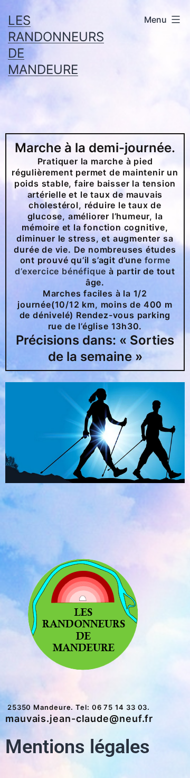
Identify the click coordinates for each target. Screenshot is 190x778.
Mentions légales (77, 747)
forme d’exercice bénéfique (92, 266)
